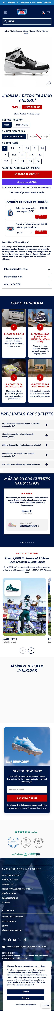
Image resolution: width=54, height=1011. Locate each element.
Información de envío (27, 269)
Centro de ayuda (10, 879)
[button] (42, 12)
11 (22, 155)
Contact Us (7, 884)
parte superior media (14, 136)
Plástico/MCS (21, 125)
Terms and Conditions (37, 807)
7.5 (12, 148)
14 (22, 161)
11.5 (31, 155)
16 (38, 161)
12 (40, 155)
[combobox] (27, 21)
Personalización (27, 277)
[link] (10, 212)
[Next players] (31, 650)
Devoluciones (9, 921)
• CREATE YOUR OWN (44, 2)
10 (5, 155)
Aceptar (25, 991)
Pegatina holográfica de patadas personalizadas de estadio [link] (28, 225)
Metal (6, 125)
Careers (6, 902)
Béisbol (25, 31)
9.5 (42, 148)
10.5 (14, 155)
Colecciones (16, 31)
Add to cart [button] (40, 216)
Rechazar (25, 998)
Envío (5, 926)
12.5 (6, 161)
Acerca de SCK (27, 284)
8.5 (27, 148)
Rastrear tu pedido (11, 875)
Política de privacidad (25, 984)
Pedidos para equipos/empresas (17, 889)
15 (30, 161)
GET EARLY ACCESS (27, 797)
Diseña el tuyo (9, 893)
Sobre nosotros (10, 898)
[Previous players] (23, 650)
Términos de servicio (12, 930)
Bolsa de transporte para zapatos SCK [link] (25, 209)
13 (15, 161)
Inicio (7, 31)
